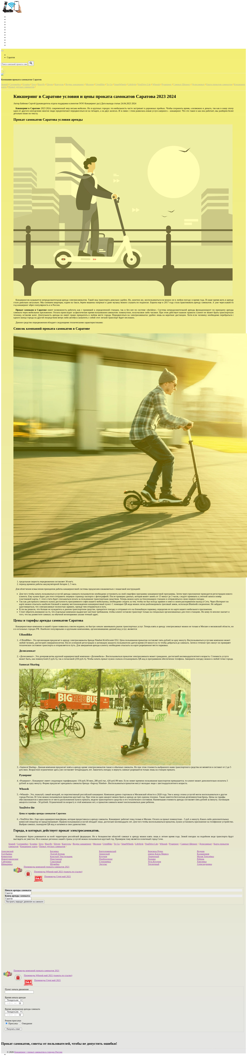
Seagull (4, 84)
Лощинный (153, 856)
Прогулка (13, 1023)
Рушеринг (167, 84)
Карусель (59, 84)
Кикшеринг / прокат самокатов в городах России (38, 1052)
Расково (152, 859)
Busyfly (41, 84)
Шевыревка (7, 864)
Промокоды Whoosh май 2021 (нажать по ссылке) (58, 871)
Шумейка (54, 864)
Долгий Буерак (57, 854)
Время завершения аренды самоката (22, 1009)
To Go (109, 84)
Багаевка (54, 851)
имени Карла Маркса (158, 854)
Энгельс (103, 864)
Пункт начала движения (16, 989)
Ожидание (26, 1023)
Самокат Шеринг (181, 84)
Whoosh (156, 84)
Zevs (34, 84)
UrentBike (100, 84)
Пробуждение (105, 859)
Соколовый (55, 861)
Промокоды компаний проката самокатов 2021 (46, 867)
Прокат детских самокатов (21, 87)
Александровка (204, 864)
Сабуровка (6, 861)
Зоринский (104, 854)
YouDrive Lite (144, 84)
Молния (90, 84)
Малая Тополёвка (205, 856)
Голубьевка (6, 854)
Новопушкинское (9, 859)
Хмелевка (202, 861)
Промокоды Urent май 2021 (57, 876)
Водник (201, 851)
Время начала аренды (15, 997)
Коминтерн (6, 856)
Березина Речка (155, 851)
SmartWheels (120, 84)
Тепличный (153, 864)
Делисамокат (198, 84)
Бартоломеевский (107, 851)
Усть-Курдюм (154, 861)
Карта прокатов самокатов (219, 84)
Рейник (200, 859)
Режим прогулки (13, 1020)
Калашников (203, 854)
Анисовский (7, 851)
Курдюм (103, 856)
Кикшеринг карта (28, 846)
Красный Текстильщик (61, 856)
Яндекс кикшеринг (74, 84)
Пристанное (56, 859)
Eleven (50, 84)
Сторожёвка (105, 861)
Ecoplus (26, 84)
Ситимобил (15, 84)
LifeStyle (132, 84)
